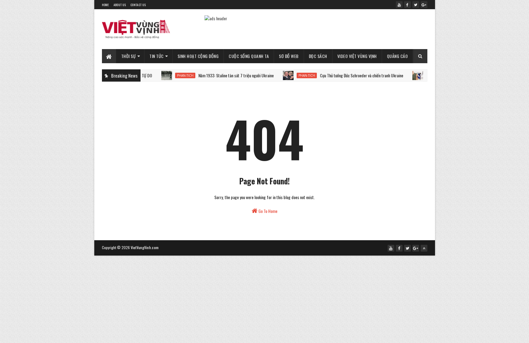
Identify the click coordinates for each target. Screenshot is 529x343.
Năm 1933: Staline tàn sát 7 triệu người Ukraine (229, 75)
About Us (120, 4)
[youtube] (399, 4)
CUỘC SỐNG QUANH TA (249, 56)
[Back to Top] (424, 248)
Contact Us (138, 4)
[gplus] (424, 4)
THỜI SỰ (128, 56)
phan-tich (178, 75)
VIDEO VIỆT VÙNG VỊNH (357, 56)
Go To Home (267, 211)
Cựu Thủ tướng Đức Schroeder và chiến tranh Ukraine (354, 75)
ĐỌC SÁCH (318, 56)
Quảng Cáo (397, 56)
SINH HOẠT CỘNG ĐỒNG (198, 56)
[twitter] (415, 4)
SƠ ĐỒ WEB (289, 56)
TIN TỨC (156, 56)
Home (105, 4)
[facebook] (407, 4)
